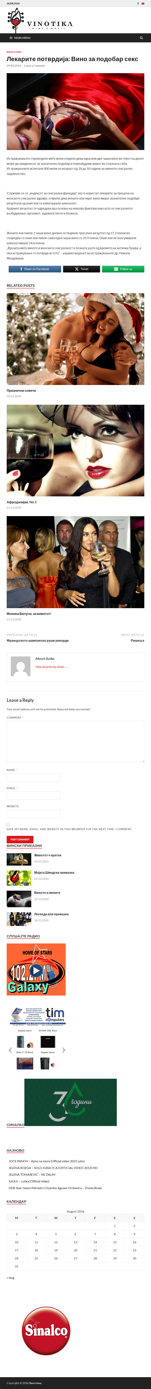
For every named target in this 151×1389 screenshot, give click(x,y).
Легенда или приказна (51, 914)
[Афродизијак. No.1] (75, 497)
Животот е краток (47, 855)
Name (12, 770)
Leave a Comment (34, 65)
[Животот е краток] (19, 855)
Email (12, 788)
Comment (15, 717)
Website (13, 806)
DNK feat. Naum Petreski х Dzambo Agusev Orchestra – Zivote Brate (55, 1188)
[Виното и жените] (19, 893)
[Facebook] (138, 3)
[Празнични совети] (75, 386)
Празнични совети (21, 390)
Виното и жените (47, 892)
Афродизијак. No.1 (22, 502)
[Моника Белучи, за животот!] (75, 609)
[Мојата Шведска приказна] (19, 873)
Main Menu (22, 37)
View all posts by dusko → (51, 666)
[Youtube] (143, 3)
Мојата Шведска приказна (54, 872)
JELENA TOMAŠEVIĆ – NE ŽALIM (32, 1174)
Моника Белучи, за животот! (29, 614)
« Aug (10, 1277)
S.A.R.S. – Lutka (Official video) (29, 1181)
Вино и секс (14, 52)
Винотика (35, 1383)
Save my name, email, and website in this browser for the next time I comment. (69, 829)
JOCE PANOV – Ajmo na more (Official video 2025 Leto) (47, 1161)
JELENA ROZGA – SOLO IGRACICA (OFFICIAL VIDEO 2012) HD (53, 1168)
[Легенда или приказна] (19, 914)
